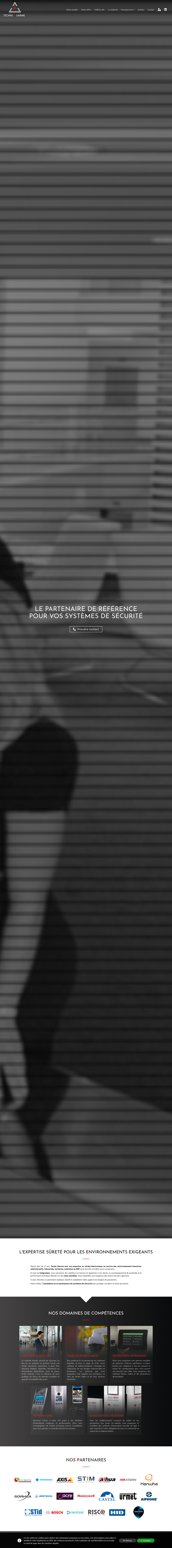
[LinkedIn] (165, 9)
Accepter (147, 1540)
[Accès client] (159, 9)
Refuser (129, 1540)
